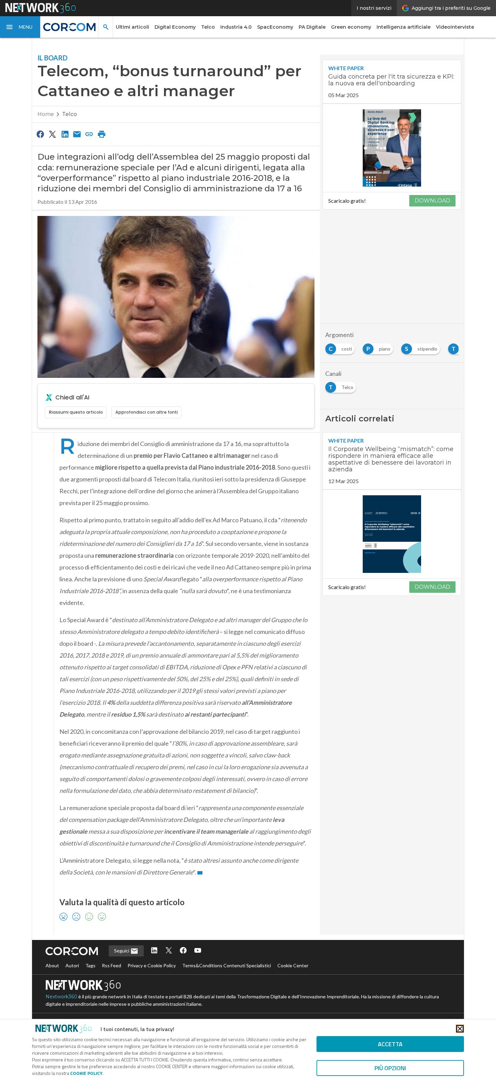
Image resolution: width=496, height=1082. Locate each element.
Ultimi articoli (132, 27)
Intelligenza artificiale (404, 27)
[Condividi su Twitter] (52, 134)
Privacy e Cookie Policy (152, 965)
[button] (20, 27)
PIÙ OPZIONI (390, 1068)
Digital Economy (175, 27)
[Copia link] (89, 134)
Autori (72, 965)
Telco (208, 27)
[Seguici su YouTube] (198, 951)
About (52, 965)
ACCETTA (390, 1044)
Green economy (351, 27)
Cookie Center (292, 965)
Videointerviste (455, 27)
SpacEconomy (275, 27)
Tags (90, 965)
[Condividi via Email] (77, 134)
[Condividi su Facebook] (40, 134)
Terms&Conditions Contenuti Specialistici (226, 965)
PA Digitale (312, 27)
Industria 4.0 (236, 27)
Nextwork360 (61, 997)
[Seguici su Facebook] (183, 951)
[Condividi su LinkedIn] (64, 134)
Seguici (122, 950)
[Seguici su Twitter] (169, 951)
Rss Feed (111, 965)
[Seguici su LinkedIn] (154, 951)
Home (45, 114)
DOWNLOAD (432, 200)
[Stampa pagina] (101, 134)
